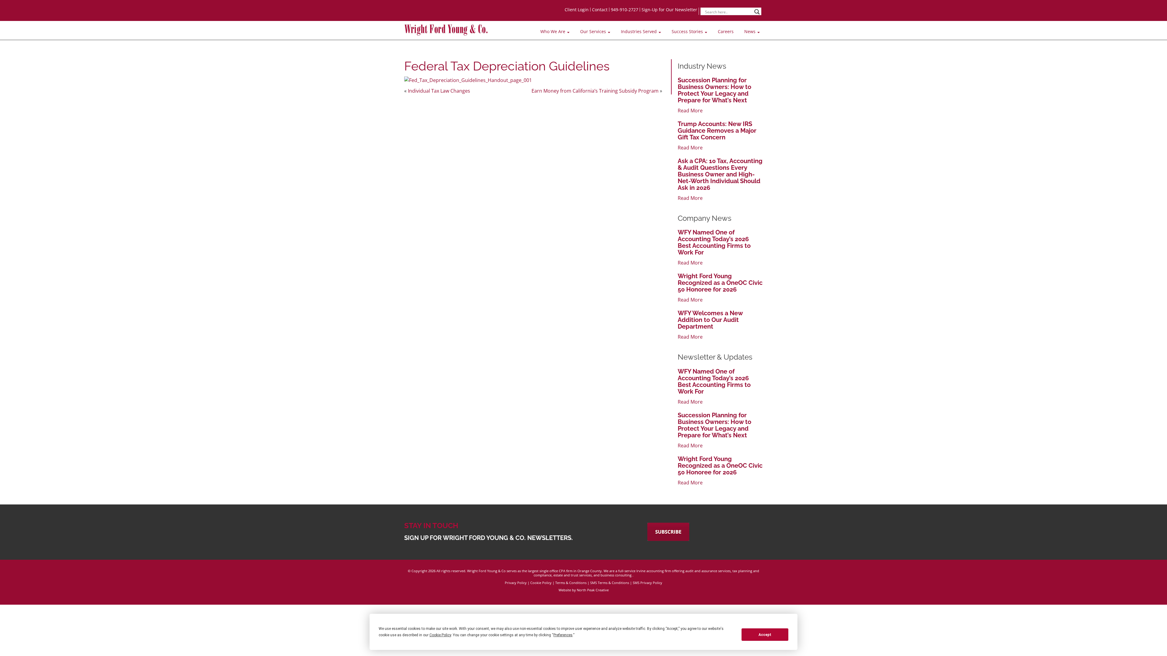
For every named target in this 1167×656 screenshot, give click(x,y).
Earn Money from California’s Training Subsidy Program (595, 90)
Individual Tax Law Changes (439, 90)
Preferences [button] (563, 635)
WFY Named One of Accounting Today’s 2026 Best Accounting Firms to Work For (714, 242)
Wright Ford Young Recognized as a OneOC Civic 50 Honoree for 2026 (720, 282)
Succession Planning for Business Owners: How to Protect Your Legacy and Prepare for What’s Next (714, 90)
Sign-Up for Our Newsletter (669, 9)
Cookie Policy (541, 582)
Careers (726, 31)
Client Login (577, 9)
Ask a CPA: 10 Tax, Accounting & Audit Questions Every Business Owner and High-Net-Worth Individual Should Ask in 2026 (720, 174)
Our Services (593, 31)
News (750, 31)
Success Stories (688, 31)
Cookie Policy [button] (440, 635)
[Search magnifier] (757, 12)
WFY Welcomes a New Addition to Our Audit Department (710, 319)
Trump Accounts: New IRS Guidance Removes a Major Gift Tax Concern (717, 130)
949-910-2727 (624, 9)
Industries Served (639, 31)
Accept (765, 635)
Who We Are (553, 31)
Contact (600, 9)
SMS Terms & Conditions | (611, 582)
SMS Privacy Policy (647, 582)
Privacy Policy (516, 582)
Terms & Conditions (571, 582)
